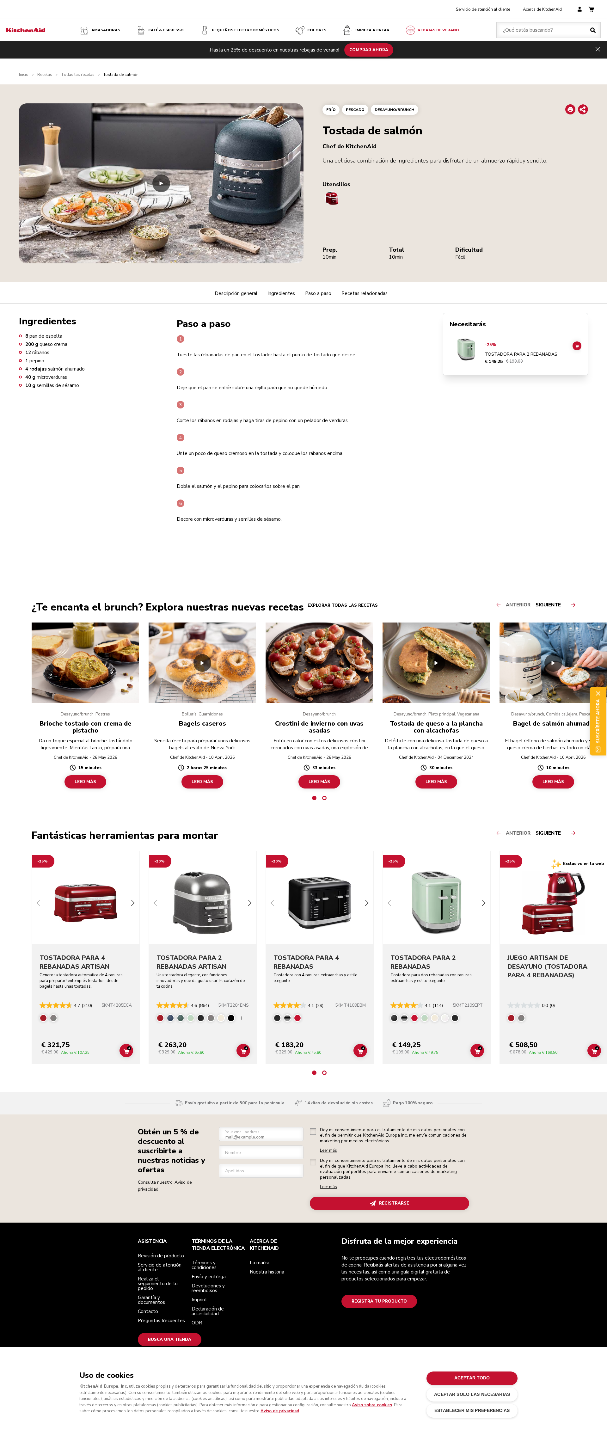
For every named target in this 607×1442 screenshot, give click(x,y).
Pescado (355, 109)
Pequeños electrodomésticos (245, 30)
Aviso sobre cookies (372, 1405)
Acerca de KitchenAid (542, 9)
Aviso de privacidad (280, 1411)
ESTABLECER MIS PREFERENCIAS (472, 1410)
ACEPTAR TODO (472, 1378)
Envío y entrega (209, 1276)
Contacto (148, 1311)
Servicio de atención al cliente (483, 9)
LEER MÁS (85, 782)
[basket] (591, 10)
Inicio (23, 75)
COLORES (316, 30)
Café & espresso (166, 30)
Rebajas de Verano (438, 30)
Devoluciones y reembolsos (208, 1288)
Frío (331, 109)
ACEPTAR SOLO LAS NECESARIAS (472, 1394)
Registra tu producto (379, 1301)
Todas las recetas (78, 75)
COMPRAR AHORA (368, 49)
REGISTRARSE (394, 1203)
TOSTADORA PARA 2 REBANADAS (521, 354)
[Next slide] (132, 903)
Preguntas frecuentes (161, 1320)
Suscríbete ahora (598, 721)
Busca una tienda (169, 1339)
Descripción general (236, 293)
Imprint (199, 1300)
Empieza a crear (371, 30)
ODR (197, 1323)
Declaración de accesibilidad (208, 1311)
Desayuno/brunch (394, 109)
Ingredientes (281, 293)
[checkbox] (313, 1131)
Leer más (328, 1151)
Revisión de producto (161, 1256)
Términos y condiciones (204, 1265)
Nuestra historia (267, 1272)
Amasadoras (105, 30)
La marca (259, 1263)
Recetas (44, 75)
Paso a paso (318, 293)
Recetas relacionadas (364, 293)
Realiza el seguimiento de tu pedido (158, 1284)
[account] (580, 10)
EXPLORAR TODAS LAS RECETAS (343, 605)
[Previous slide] (38, 903)
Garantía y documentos (151, 1299)
